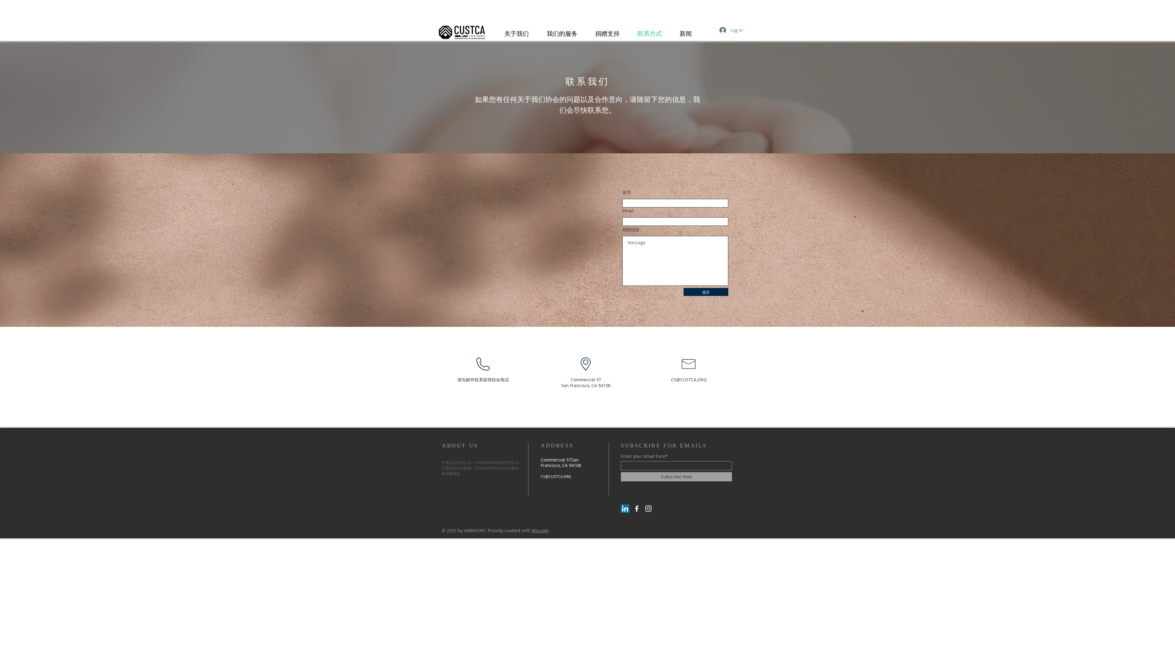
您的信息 (631, 229)
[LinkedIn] (625, 508)
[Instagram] (648, 508)
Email (628, 211)
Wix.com (540, 530)
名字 (626, 192)
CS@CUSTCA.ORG (689, 380)
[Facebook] (636, 508)
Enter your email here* (644, 456)
